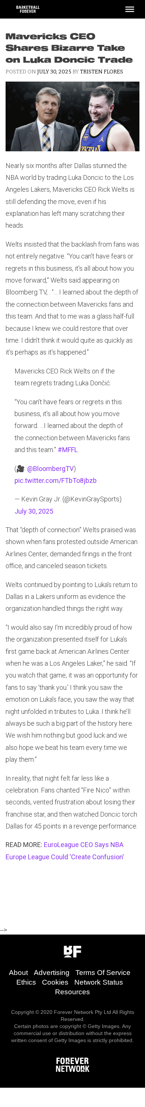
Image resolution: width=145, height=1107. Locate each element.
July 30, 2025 (33, 511)
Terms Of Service (102, 972)
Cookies (55, 982)
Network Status (98, 982)
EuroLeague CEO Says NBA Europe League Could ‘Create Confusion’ (65, 850)
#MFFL (68, 450)
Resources (72, 992)
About (18, 972)
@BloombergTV (50, 468)
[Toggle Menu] (129, 9)
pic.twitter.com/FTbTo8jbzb (55, 480)
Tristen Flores (101, 72)
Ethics (26, 982)
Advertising (52, 972)
